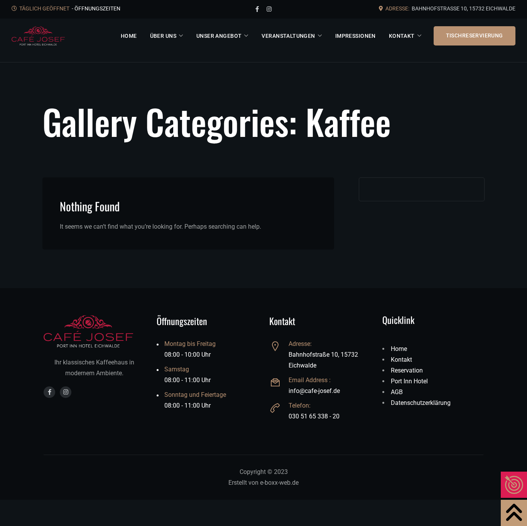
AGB (397, 392)
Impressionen (355, 36)
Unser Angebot (219, 36)
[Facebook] (257, 9)
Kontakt (402, 36)
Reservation (407, 370)
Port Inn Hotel (409, 381)
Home (129, 36)
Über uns (163, 36)
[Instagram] (269, 9)
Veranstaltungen (288, 36)
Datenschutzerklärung (421, 402)
